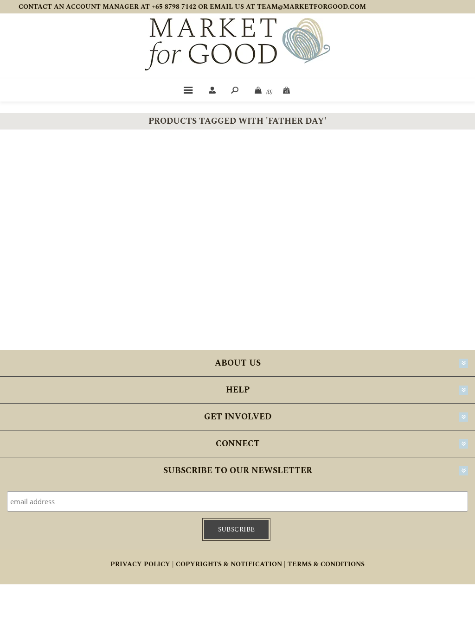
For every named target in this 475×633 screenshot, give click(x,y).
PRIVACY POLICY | (142, 564)
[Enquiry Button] (287, 89)
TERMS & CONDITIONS (326, 564)
